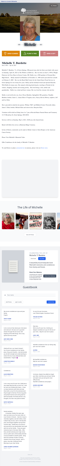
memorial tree (21, 148)
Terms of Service (34, 459)
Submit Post (51, 302)
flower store (44, 148)
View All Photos (30, 234)
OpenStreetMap (31, 461)
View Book (33, 258)
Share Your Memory (50, 276)
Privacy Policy (26, 459)
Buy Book (42, 258)
